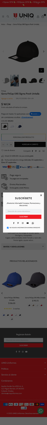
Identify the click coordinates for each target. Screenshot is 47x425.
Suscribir (23, 217)
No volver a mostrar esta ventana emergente (25, 227)
